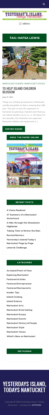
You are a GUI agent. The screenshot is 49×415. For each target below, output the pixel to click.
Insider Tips (13, 292)
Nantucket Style (15, 327)
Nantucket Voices (34, 83)
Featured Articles (16, 279)
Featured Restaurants (19, 288)
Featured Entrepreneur (19, 283)
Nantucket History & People (22, 323)
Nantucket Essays (16, 314)
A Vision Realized (16, 210)
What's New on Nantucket (21, 336)
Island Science (14, 301)
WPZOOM (36, 405)
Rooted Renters (15, 235)
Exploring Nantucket (18, 275)
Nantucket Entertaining (19, 309)
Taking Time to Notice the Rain (23, 230)
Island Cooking (14, 296)
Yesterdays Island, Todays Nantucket (24, 387)
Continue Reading (13, 128)
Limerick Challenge (17, 247)
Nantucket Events (12, 83)
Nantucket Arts (15, 305)
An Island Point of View (19, 270)
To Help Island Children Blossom (19, 90)
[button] (24, 23)
